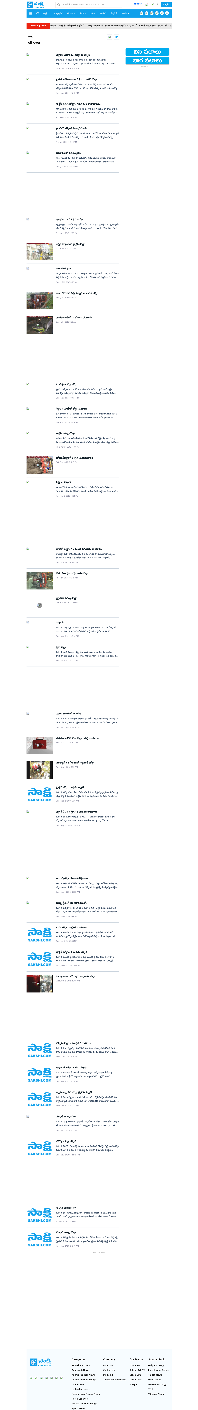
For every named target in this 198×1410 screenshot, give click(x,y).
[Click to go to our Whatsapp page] (146, 13)
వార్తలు (46, 13)
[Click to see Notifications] (147, 5)
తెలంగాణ (71, 13)
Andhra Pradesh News (83, 1375)
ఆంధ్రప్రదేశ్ (58, 13)
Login (166, 4)
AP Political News (81, 1365)
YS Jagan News (156, 1394)
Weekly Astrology (157, 1384)
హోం (38, 13)
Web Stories (154, 1380)
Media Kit (108, 1375)
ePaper (138, 4)
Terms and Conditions (114, 1380)
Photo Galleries (80, 1399)
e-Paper (134, 1384)
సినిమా (83, 13)
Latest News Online (158, 1370)
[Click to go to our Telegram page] (56, 1378)
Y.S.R (150, 1389)
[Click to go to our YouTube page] (162, 13)
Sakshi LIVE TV (137, 1370)
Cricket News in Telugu (84, 1380)
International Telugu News (86, 1394)
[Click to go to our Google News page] (167, 13)
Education (135, 1365)
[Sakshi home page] (40, 1362)
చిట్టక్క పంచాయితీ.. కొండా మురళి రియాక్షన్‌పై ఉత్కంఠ (89, 26)
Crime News (78, 1384)
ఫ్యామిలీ (114, 13)
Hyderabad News (81, 1389)
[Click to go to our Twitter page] (152, 13)
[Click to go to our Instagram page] (157, 13)
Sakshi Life (135, 1375)
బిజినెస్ (103, 13)
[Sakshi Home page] (35, 4)
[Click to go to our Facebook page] (141, 13)
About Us (108, 1365)
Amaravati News (80, 1370)
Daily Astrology (156, 1365)
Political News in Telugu (84, 1403)
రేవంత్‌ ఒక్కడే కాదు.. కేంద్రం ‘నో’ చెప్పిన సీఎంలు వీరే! (141, 26)
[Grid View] (109, 37)
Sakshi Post (136, 1380)
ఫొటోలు (125, 13)
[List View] (116, 37)
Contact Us (109, 1370)
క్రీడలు (92, 13)
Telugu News (155, 1375)
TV (156, 4)
